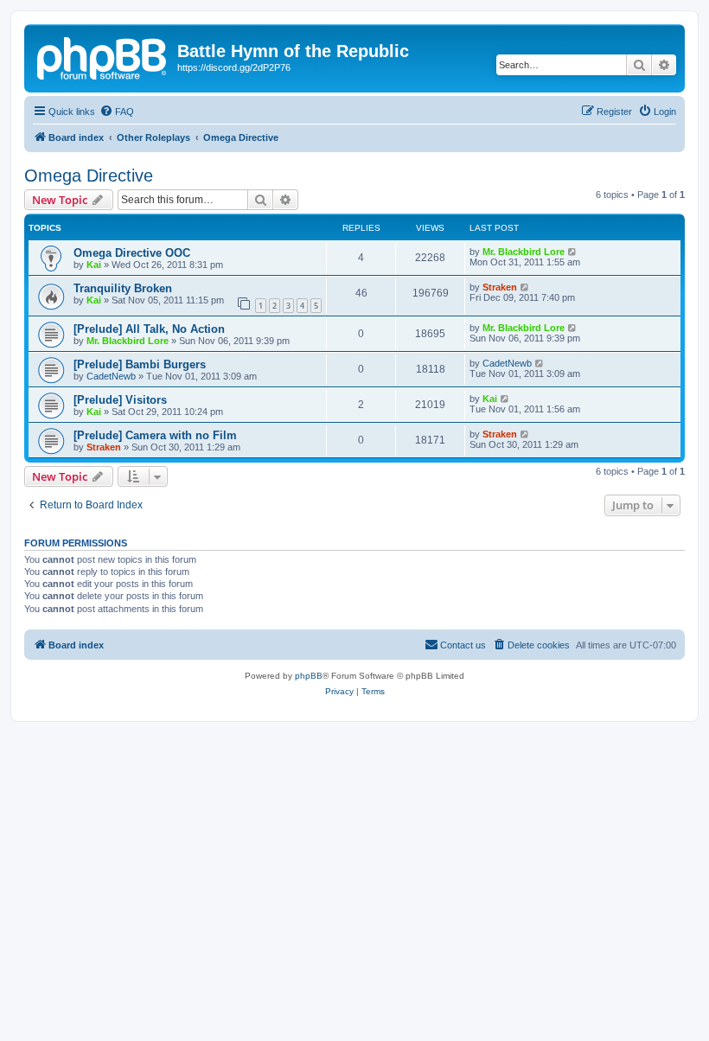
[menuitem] (116, 111)
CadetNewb (111, 376)
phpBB (309, 675)
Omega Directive (88, 175)
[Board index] (103, 56)
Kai (93, 264)
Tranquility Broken (122, 288)
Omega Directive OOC (131, 252)
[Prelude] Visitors (120, 399)
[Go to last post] (572, 251)
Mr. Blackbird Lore (523, 251)
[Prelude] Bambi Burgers (139, 364)
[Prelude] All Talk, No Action (149, 329)
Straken (499, 287)
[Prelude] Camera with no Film (155, 435)
